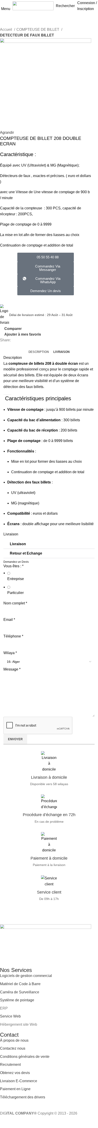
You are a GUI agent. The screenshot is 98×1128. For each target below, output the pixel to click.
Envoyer (15, 739)
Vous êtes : (13, 566)
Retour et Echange (26, 553)
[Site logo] (33, 6)
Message (12, 669)
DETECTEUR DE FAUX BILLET (27, 35)
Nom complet (15, 603)
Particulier (15, 593)
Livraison (18, 544)
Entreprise (15, 579)
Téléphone (13, 636)
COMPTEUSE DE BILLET (38, 29)
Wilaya (10, 653)
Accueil (6, 29)
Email (9, 620)
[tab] (38, 352)
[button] (45, 280)
